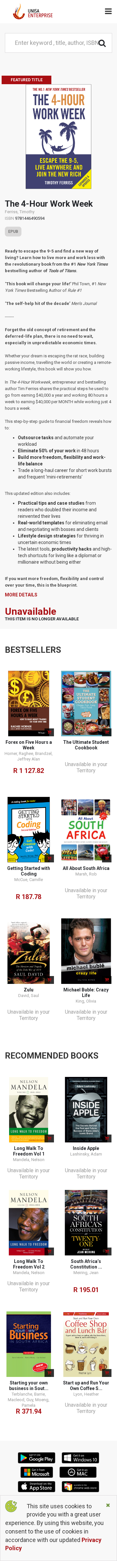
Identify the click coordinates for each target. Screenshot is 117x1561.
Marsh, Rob (86, 874)
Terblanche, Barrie (28, 1394)
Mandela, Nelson (29, 1159)
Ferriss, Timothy (19, 211)
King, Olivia (86, 1001)
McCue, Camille (28, 879)
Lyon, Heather (86, 1394)
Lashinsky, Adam (86, 1154)
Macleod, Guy (20, 1399)
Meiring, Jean (85, 1272)
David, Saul (28, 995)
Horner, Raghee (19, 753)
